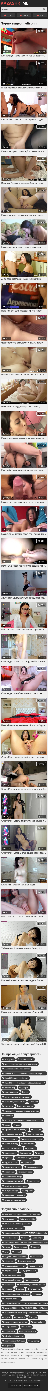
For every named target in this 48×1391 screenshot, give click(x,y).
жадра (34, 1317)
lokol (6, 1252)
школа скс (9, 1106)
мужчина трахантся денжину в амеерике (22, 1214)
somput (18, 1252)
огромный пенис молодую (16, 1130)
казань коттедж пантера (15, 1200)
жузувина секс (11, 1270)
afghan (7, 1317)
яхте (26, 1092)
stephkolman (10, 1331)
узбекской (21, 1317)
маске (7, 1125)
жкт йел (34, 1101)
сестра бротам (11, 1327)
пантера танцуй (26, 1106)
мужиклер (35, 1341)
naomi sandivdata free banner (17, 1069)
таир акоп (28, 1190)
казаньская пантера (13, 1134)
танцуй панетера (35, 1134)
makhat (38, 1294)
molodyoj (8, 1289)
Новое (25, 15)
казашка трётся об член (15, 1266)
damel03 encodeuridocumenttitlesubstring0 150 (25, 1083)
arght (26, 1238)
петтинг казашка (27, 1261)
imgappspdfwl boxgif (13, 1176)
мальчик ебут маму (13, 1280)
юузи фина (28, 1162)
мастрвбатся (39, 1322)
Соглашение (15, 1385)
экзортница (9, 1172)
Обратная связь (31, 1385)
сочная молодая (34, 1167)
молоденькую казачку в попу (32, 1285)
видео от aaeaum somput (15, 1256)
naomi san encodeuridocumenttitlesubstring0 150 (25, 1073)
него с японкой (11, 1238)
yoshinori (27, 1327)
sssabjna (37, 1130)
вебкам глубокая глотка (15, 1101)
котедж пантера (11, 1190)
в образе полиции (12, 1299)
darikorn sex (29, 1144)
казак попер (34, 1181)
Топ (41, 15)
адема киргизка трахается (16, 1322)
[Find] (44, 9)
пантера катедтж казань (28, 1158)
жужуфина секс (29, 1270)
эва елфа (38, 1238)
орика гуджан (10, 1153)
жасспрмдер (10, 1087)
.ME (15, 3)
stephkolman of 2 (28, 1331)
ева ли (7, 1247)
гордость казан (11, 1162)
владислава (21, 1247)
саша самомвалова (13, 1148)
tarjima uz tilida (28, 1219)
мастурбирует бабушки (15, 1341)
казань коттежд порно (32, 1139)
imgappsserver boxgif (14, 1181)
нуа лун (36, 1247)
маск (18, 1125)
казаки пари (36, 1266)
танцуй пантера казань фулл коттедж (21, 1064)
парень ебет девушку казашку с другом (22, 1111)
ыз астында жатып (13, 1167)
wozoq (40, 1153)
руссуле (24, 1087)
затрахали (9, 1345)
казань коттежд (11, 1144)
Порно (9, 15)
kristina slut (9, 1261)
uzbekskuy (9, 1285)
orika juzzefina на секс (14, 1336)
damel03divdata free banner (16, 1078)
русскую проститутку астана (17, 1294)
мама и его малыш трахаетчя (17, 1224)
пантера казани (11, 1092)
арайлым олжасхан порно (16, 1186)
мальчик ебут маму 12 (14, 1275)
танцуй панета (11, 1139)
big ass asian (35, 1289)
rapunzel (8, 1158)
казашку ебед (26, 1172)
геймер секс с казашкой (15, 1195)
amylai (21, 1289)
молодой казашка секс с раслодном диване (24, 1120)
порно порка (32, 1280)
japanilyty (31, 1148)
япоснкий (9, 1116)
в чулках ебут (10, 1219)
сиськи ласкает (26, 1059)
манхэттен (26, 1153)
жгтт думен (9, 1059)
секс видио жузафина (14, 1228)
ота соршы (37, 1256)
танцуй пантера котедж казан (17, 1097)
